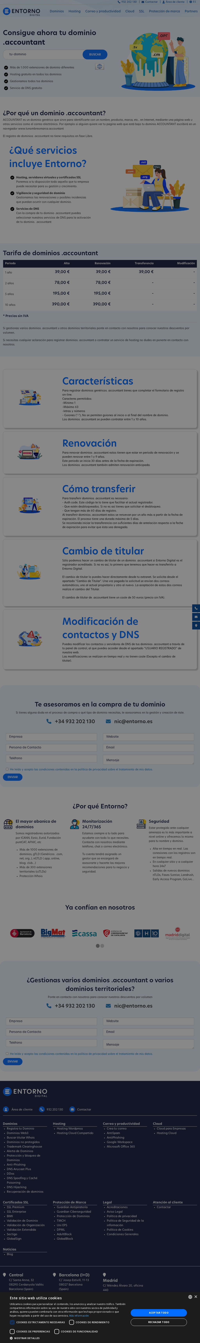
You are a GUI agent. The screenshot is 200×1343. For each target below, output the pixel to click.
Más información (79, 1315)
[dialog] (100, 1317)
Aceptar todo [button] (159, 1312)
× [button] (195, 1296)
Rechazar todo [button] (159, 1322)
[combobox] (190, 1297)
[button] (68, 1338)
